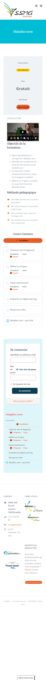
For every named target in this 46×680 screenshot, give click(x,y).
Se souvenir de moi (21, 384)
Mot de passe (12, 369)
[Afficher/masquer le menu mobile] (41, 6)
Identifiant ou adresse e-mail (23, 354)
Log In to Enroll (23, 107)
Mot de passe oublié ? (23, 401)
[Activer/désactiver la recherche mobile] (36, 6)
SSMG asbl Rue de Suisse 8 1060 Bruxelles (14, 507)
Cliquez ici (29, 569)
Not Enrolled (23, 70)
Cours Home (10, 420)
